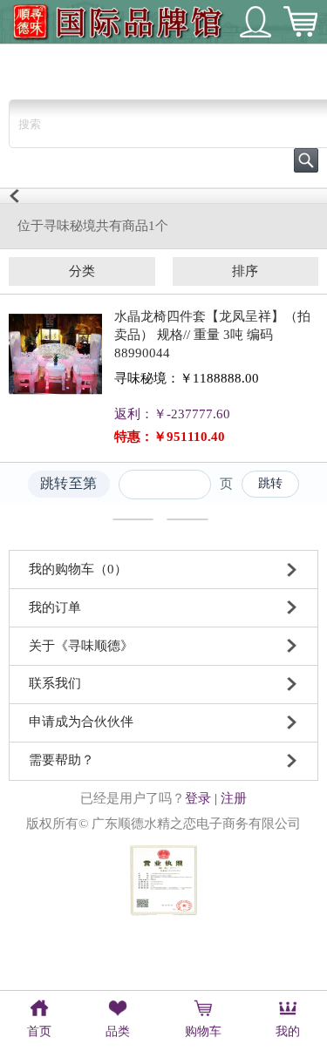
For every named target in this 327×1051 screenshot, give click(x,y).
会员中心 (255, 21)
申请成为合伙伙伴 (81, 722)
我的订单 (55, 607)
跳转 (270, 483)
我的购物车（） (78, 569)
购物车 (300, 21)
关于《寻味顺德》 (81, 646)
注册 (234, 798)
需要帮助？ (61, 760)
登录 (198, 798)
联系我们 (55, 683)
